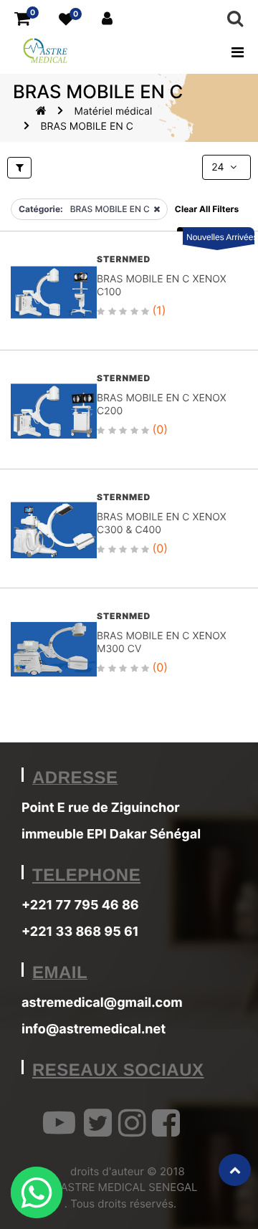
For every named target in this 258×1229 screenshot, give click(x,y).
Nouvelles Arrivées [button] (220, 237)
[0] (22, 19)
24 (218, 167)
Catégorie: (41, 209)
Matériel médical (113, 111)
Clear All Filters (207, 209)
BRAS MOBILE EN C (86, 126)
